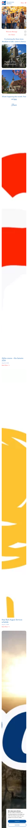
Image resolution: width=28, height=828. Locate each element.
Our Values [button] (11, 34)
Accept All (17, 821)
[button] (23, 3)
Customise (17, 825)
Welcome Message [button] (11, 31)
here (15, 99)
